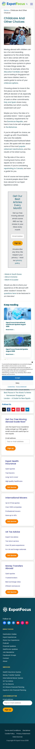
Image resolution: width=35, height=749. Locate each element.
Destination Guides (10, 634)
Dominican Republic (15, 121)
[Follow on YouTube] (13, 409)
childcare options (11, 83)
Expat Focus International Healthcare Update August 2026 (16, 324)
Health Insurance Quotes (12, 672)
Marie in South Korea (13, 274)
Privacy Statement (21, 386)
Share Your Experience (11, 640)
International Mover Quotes (13, 678)
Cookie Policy (11, 386)
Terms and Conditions (13, 730)
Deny (17, 383)
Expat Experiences (9, 637)
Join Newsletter (8, 652)
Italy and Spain (10, 102)
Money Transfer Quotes (11, 675)
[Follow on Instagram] (18, 409)
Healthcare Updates (10, 649)
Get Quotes (11, 487)
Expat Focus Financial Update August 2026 (17, 350)
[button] (32, 362)
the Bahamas (11, 127)
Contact (6, 658)
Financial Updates (9, 646)
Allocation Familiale (12, 72)
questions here (10, 293)
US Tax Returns (8, 684)
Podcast (6, 643)
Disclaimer (26, 730)
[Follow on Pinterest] (23, 409)
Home (6, 10)
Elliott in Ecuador (11, 280)
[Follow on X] (4, 409)
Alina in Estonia (11, 277)
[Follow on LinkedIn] (27, 409)
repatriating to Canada (13, 168)
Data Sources (17, 737)
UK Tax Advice (8, 681)
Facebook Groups (9, 655)
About (5, 661)
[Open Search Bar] (26, 4)
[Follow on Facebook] (9, 409)
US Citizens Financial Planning (13, 687)
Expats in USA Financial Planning (14, 690)
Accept (17, 378)
